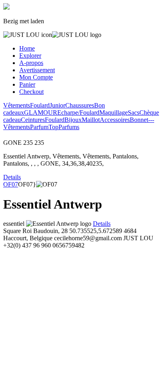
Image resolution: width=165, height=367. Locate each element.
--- (151, 119)
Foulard (40, 105)
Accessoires (115, 119)
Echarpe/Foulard (78, 112)
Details (12, 177)
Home (27, 48)
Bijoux (73, 119)
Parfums (68, 127)
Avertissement (37, 70)
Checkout (31, 91)
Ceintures (33, 119)
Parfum (39, 127)
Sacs (133, 112)
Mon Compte (36, 77)
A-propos (31, 62)
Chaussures (79, 105)
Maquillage (113, 112)
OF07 (10, 184)
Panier (27, 84)
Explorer (30, 55)
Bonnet (139, 119)
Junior (57, 105)
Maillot (91, 119)
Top (53, 127)
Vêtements (16, 105)
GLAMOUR (40, 112)
